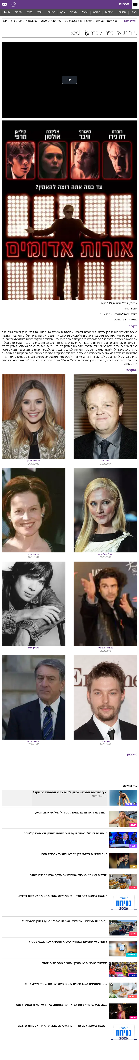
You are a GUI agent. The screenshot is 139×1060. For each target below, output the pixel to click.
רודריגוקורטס (122, 319)
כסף (62, 12)
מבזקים (109, 12)
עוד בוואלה (130, 786)
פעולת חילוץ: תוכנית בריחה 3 (78, 21)
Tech (7, 12)
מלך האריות (16, 21)
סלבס (29, 12)
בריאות (51, 12)
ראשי (134, 12)
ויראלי (85, 12)
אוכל (40, 12)
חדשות (122, 12)
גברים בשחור (31, 21)
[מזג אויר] (14, 4)
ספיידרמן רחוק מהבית (51, 21)
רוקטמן (4, 21)
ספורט (96, 12)
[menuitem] (122, 12)
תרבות (73, 12)
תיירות (18, 12)
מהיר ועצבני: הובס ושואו (106, 21)
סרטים (124, 4)
